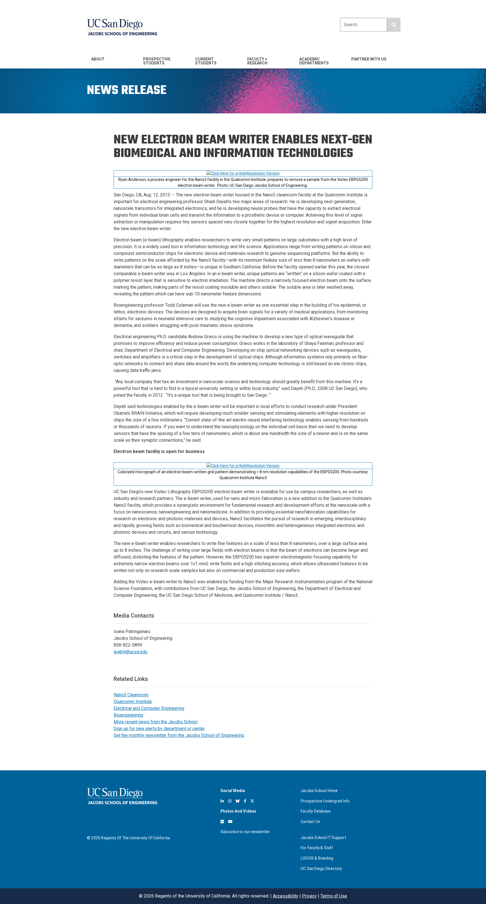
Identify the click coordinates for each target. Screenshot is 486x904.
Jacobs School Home (319, 790)
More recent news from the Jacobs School (155, 721)
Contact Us (310, 821)
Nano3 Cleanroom (131, 694)
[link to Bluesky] (238, 801)
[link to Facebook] (245, 801)
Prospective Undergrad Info (325, 801)
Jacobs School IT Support (323, 837)
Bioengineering (128, 715)
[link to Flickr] (222, 821)
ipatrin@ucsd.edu (130, 651)
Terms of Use (333, 896)
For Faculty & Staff (317, 847)
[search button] (393, 25)
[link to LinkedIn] (222, 801)
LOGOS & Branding (317, 858)
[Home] (122, 27)
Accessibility (285, 896)
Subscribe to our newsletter (245, 831)
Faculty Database (315, 811)
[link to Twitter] (252, 801)
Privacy (309, 896)
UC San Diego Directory (321, 868)
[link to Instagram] (229, 801)
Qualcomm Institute (133, 701)
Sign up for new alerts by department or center (159, 728)
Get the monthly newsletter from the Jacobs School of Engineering (179, 735)
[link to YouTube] (230, 821)
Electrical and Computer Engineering (149, 708)
